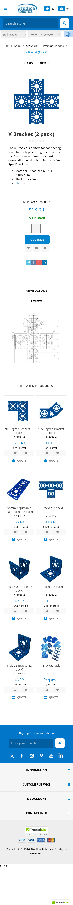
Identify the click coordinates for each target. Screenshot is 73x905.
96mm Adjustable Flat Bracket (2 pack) (19, 510)
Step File (21, 183)
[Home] (7, 45)
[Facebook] (22, 755)
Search (64, 23)
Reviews (36, 301)
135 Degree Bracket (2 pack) (51, 431)
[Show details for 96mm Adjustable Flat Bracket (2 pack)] (19, 489)
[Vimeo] (61, 755)
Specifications (36, 291)
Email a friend (45, 248)
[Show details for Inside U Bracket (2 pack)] (19, 568)
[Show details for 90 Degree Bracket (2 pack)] (19, 411)
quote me (37, 239)
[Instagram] (31, 755)
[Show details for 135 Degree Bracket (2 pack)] (51, 411)
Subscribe (60, 743)
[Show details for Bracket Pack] (51, 647)
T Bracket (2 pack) (51, 508)
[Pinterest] (41, 755)
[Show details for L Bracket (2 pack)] (51, 568)
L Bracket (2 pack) (51, 587)
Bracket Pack (51, 665)
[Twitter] (12, 755)
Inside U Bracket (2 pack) (19, 589)
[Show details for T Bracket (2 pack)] (51, 489)
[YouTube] (51, 755)
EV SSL (4, 866)
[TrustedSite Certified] (36, 831)
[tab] (36, 291)
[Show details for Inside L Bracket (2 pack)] (19, 647)
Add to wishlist (28, 248)
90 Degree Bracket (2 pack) (19, 431)
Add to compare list (36, 248)
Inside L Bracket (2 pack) (19, 667)
